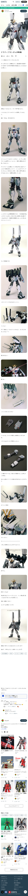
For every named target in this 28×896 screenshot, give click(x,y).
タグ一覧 (16, 880)
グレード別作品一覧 (18, 878)
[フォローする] (23, 11)
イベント (20, 5)
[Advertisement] (14, 670)
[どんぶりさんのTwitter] (2, 732)
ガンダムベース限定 (19, 653)
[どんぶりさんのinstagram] (7, 732)
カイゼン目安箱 (4, 882)
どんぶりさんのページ (14, 806)
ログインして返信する (12, 706)
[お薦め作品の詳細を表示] (26, 56)
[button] (13, 2)
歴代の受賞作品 (17, 882)
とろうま (18, 860)
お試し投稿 (14, 5)
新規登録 (24, 1)
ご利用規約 (16, 884)
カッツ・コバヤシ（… (21, 837)
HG (5, 11)
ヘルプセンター (4, 878)
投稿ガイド (16, 889)
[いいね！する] (25, 891)
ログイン (18, 1)
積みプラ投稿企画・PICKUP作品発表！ (8, 7)
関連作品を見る (14, 869)
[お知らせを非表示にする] (26, 7)
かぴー (5, 835)
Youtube (3, 887)
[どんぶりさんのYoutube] (5, 732)
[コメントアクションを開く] (26, 701)
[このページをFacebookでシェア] (6, 892)
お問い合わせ (4, 880)
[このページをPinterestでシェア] (9, 892)
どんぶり (7, 10)
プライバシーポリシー (18, 887)
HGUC (11, 653)
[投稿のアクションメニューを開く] (12, 777)
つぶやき (8, 5)
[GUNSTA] (4, 2)
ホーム (2, 5)
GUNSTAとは (4, 876)
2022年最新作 (5, 653)
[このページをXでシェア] (2, 892)
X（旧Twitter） (4, 884)
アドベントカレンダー (18, 876)
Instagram (3, 889)
